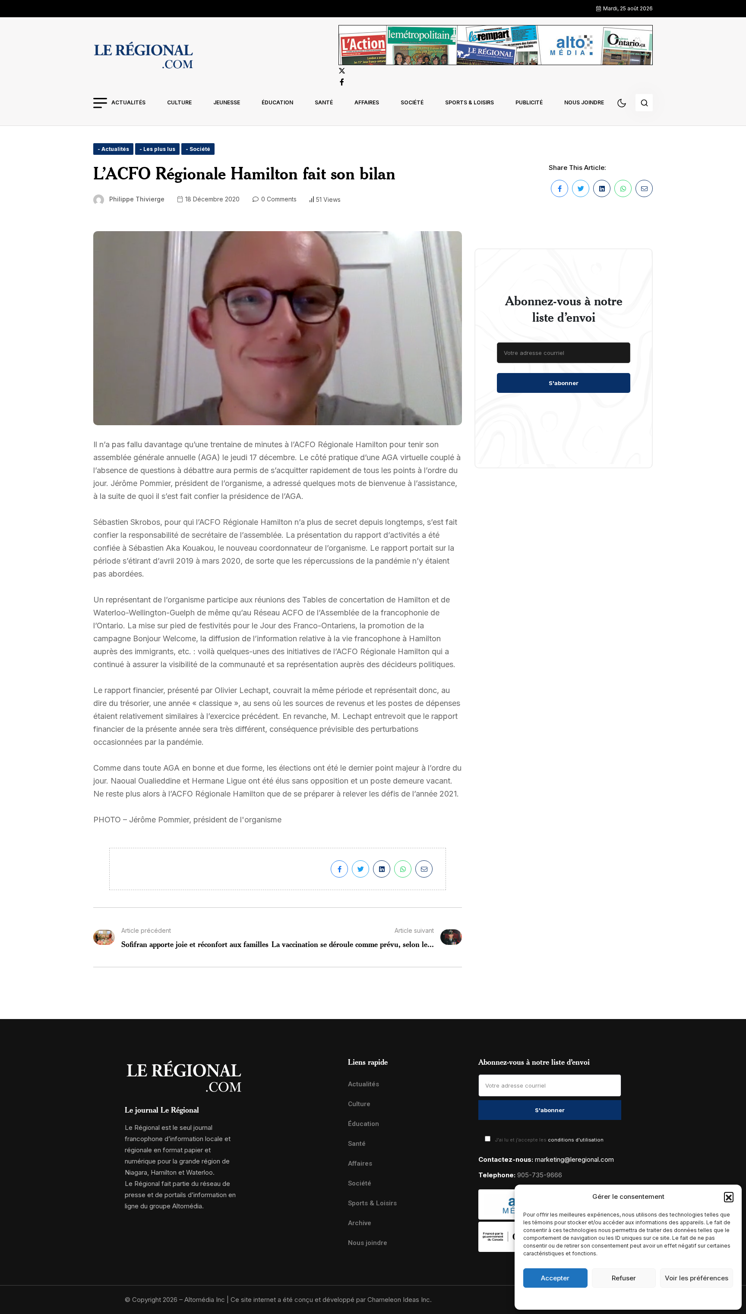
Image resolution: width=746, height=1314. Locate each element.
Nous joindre (584, 102)
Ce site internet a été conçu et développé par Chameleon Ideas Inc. (331, 1299)
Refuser (624, 1278)
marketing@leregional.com (574, 1159)
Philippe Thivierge (136, 199)
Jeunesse (226, 102)
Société (412, 102)
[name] (143, 56)
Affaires (366, 102)
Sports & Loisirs (469, 102)
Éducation (277, 102)
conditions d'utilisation (576, 1140)
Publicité (529, 102)
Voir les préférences (696, 1278)
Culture (179, 102)
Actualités (128, 102)
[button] (728, 1196)
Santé (324, 102)
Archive (359, 1223)
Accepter (555, 1278)
